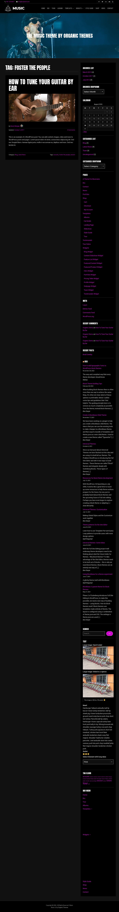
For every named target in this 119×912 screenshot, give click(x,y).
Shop (97, 8)
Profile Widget (89, 282)
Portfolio (86, 194)
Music (18, 8)
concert (99, 776)
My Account (88, 210)
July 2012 (86, 80)
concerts (103, 776)
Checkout (87, 206)
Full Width (87, 221)
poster (84, 781)
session (72, 154)
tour (85, 783)
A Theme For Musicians (91, 179)
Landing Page (89, 225)
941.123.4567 (10, 1)
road (91, 781)
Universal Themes (89, 444)
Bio (48, 8)
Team (85, 151)
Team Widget (89, 290)
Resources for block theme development (98, 478)
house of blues (105, 778)
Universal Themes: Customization (95, 509)
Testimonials (87, 240)
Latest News (22, 154)
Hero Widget (88, 271)
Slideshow (87, 229)
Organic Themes (63, 907)
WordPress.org (88, 316)
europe (84, 778)
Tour (53, 8)
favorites (88, 778)
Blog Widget (88, 252)
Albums (60, 8)
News (103, 8)
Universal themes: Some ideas (94, 543)
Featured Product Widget (93, 267)
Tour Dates (87, 244)
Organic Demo (88, 328)
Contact (110, 8)
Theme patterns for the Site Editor (95, 525)
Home (43, 8)
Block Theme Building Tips (92, 384)
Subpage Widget (90, 286)
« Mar (85, 132)
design (110, 776)
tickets (109, 781)
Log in (85, 305)
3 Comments (71, 130)
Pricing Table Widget (91, 278)
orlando (110, 778)
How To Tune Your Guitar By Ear (41, 85)
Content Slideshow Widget (93, 256)
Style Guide (89, 8)
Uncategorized (88, 154)
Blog (16, 154)
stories (104, 781)
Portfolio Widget (90, 275)
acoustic (56, 154)
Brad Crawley (87, 354)
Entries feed (87, 309)
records (87, 781)
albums (91, 776)
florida (92, 778)
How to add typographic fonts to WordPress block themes (94, 367)
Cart (85, 202)
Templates (68, 8)
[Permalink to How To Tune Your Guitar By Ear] (42, 108)
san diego (94, 781)
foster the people (64, 154)
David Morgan (15, 126)
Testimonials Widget (91, 294)
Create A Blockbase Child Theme (94, 415)
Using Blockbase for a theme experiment (97, 574)
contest (106, 776)
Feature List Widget (91, 259)
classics (95, 776)
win (89, 784)
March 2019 (87, 72)
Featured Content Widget (93, 263)
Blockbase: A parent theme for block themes (96, 588)
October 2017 (88, 76)
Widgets (79, 8)
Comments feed (89, 313)
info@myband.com (24, 1)
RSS (86, 361)
